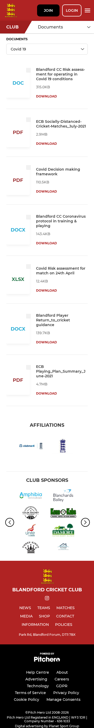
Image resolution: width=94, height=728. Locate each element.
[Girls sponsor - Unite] (31, 531)
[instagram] (47, 599)
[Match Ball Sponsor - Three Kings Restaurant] (31, 548)
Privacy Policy (66, 692)
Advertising (36, 679)
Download (46, 96)
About (62, 672)
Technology (38, 686)
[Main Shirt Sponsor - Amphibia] (31, 496)
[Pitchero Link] (47, 660)
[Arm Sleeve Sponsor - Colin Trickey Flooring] (31, 513)
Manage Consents (63, 699)
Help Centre (37, 672)
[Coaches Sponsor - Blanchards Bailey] (63, 496)
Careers (62, 679)
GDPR (61, 686)
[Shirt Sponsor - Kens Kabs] (63, 513)
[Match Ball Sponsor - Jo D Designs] (63, 548)
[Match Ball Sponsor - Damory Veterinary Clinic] (63, 531)
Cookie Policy (26, 699)
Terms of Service (30, 692)
